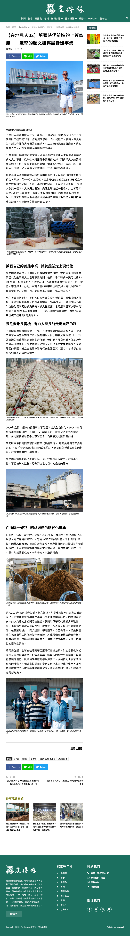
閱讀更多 (14, 914)
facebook (16, 56)
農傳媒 (9, 48)
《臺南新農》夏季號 (47, 758)
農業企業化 (62, 758)
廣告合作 (95, 882)
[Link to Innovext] (120, 927)
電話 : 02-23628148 (100, 873)
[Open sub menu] (62, 18)
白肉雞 (16, 758)
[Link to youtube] (96, 909)
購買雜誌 (95, 887)
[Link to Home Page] (65, 7)
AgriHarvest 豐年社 (28, 927)
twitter (43, 56)
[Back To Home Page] (24, 869)
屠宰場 (33, 758)
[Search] (127, 19)
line (30, 56)
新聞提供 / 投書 (98, 878)
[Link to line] (109, 909)
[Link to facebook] (89, 909)
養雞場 (25, 758)
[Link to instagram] (102, 909)
